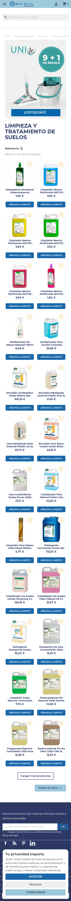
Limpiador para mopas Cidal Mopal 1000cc (19, 547)
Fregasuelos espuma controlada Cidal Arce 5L (19, 751)
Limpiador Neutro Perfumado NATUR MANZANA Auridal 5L (51, 243)
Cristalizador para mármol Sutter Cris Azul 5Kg (51, 497)
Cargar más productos (35, 776)
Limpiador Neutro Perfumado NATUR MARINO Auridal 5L (51, 192)
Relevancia (12, 148)
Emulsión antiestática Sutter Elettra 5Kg (19, 394)
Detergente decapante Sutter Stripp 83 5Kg (20, 649)
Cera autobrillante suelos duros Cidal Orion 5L (19, 497)
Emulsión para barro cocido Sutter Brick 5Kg (51, 446)
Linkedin (14, 843)
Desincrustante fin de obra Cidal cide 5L (51, 750)
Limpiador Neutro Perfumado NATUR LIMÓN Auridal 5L (19, 243)
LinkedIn (32, 843)
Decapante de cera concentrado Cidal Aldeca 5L (51, 649)
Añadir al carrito (20, 204)
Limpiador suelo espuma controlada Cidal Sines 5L (20, 700)
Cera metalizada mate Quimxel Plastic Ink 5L (19, 445)
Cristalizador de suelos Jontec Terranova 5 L (20, 597)
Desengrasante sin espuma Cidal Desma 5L (51, 700)
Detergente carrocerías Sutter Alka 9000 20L (51, 548)
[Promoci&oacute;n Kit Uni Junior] (35, 79)
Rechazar (35, 884)
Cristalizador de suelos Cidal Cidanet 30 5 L (51, 597)
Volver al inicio (50, 788)
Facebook (5, 843)
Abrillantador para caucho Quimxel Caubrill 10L (51, 345)
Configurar (35, 892)
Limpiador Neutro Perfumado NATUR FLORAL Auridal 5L (19, 294)
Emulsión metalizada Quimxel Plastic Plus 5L (51, 394)
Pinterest (23, 843)
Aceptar (35, 876)
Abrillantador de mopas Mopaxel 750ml (19, 343)
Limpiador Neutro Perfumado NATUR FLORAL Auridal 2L (51, 294)
